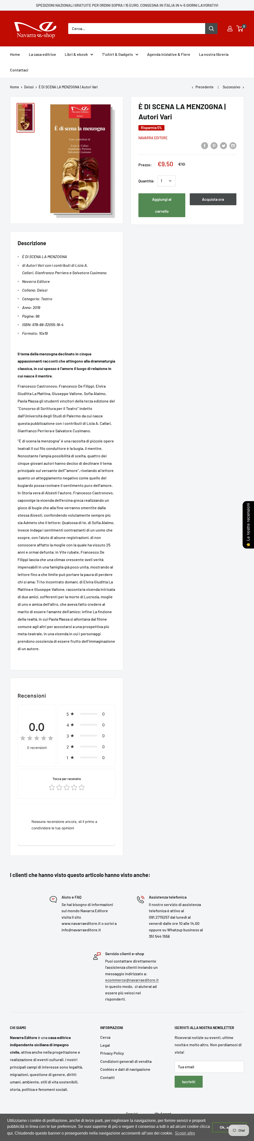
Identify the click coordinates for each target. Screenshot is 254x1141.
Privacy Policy (112, 1053)
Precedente (204, 87)
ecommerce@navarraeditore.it (132, 979)
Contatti (107, 1077)
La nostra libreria (213, 54)
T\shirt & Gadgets (117, 54)
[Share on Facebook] (204, 145)
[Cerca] (211, 28)
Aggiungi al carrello (161, 205)
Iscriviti (188, 1081)
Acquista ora (213, 199)
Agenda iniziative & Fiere (168, 54)
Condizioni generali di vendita (126, 1061)
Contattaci (19, 69)
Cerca (105, 1037)
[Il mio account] (229, 28)
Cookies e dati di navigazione (125, 1069)
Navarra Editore (152, 138)
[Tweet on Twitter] (223, 145)
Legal (105, 1045)
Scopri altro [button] (185, 1133)
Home (15, 54)
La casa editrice (42, 54)
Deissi (29, 87)
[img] (37, 738)
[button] (86, 714)
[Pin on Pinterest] (214, 145)
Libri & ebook (76, 54)
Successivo (231, 87)
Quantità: (146, 180)
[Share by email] (232, 145)
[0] (240, 29)
